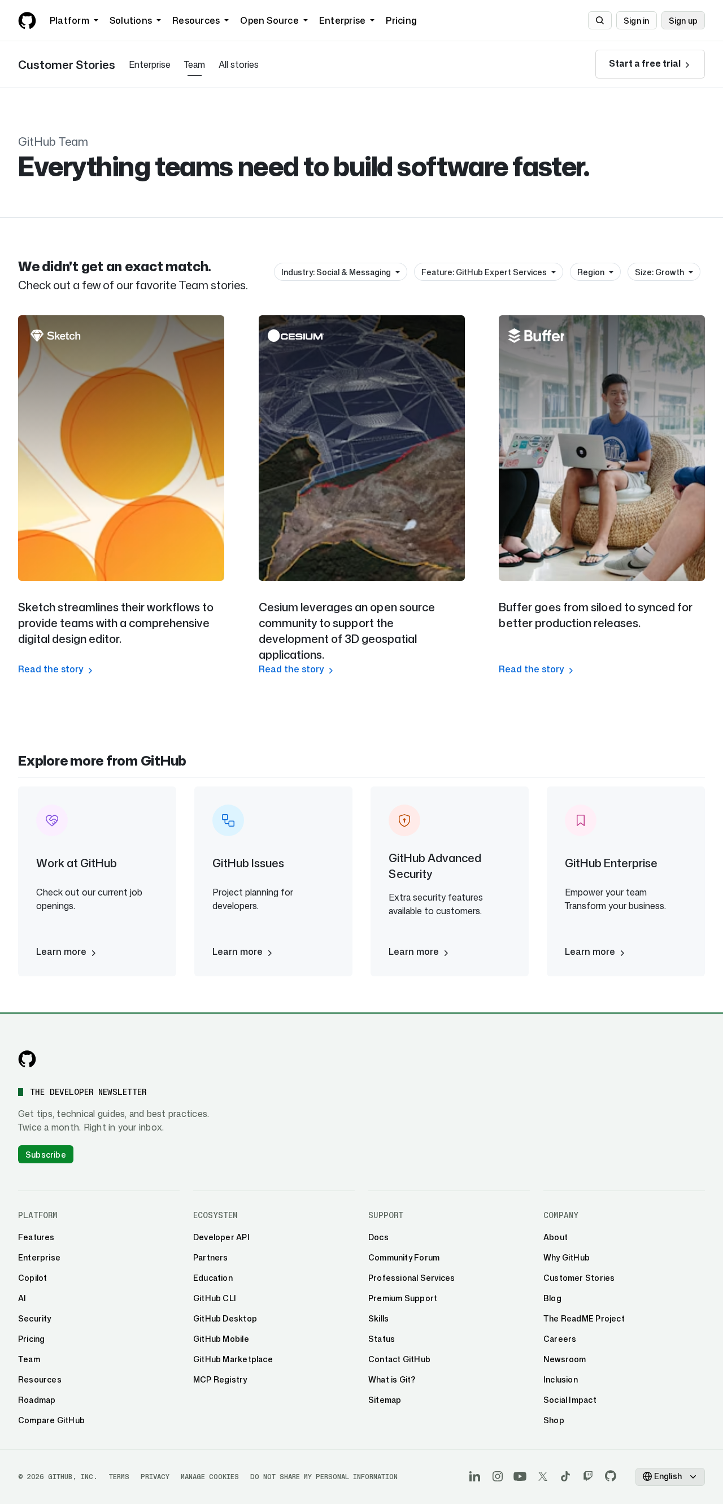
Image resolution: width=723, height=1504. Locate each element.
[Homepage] (27, 20)
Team (194, 64)
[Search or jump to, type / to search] (600, 20)
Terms (119, 1476)
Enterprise (342, 20)
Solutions (131, 20)
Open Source (269, 20)
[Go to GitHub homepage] (27, 1059)
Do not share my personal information (324, 1476)
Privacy (155, 1476)
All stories (239, 64)
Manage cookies (210, 1476)
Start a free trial (645, 63)
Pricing (401, 20)
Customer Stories (66, 64)
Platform (69, 20)
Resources (196, 20)
